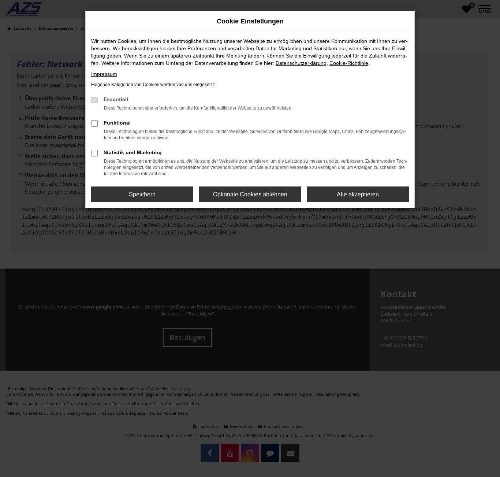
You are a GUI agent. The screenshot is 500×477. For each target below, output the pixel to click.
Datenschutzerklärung (301, 63)
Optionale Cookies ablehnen (250, 194)
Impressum (104, 74)
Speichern (142, 194)
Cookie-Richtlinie (348, 63)
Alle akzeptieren (358, 194)
